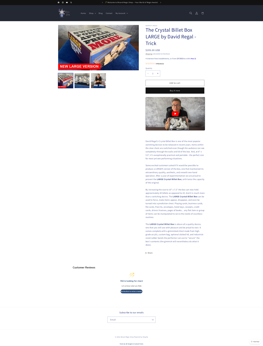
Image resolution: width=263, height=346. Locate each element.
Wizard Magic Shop (127, 337)
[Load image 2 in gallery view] (82, 80)
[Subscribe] (152, 320)
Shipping (149, 54)
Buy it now (175, 90)
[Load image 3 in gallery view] (98, 80)
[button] (92, 13)
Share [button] (150, 253)
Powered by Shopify (141, 337)
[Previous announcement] (102, 2)
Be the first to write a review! (131, 291)
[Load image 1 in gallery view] (65, 80)
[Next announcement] (160, 2)
